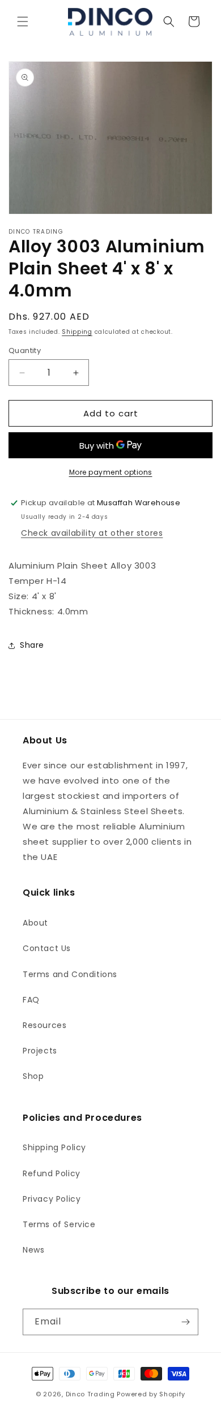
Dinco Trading (90, 1394)
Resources (44, 1025)
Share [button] (32, 645)
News (33, 1249)
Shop (33, 1076)
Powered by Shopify (151, 1394)
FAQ (31, 999)
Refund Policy (51, 1173)
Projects (40, 1050)
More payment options (110, 472)
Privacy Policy (51, 1199)
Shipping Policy (54, 1147)
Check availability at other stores (92, 533)
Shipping (77, 332)
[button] (22, 21)
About (35, 922)
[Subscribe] (185, 1322)
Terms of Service (59, 1224)
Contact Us (47, 948)
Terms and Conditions (70, 974)
